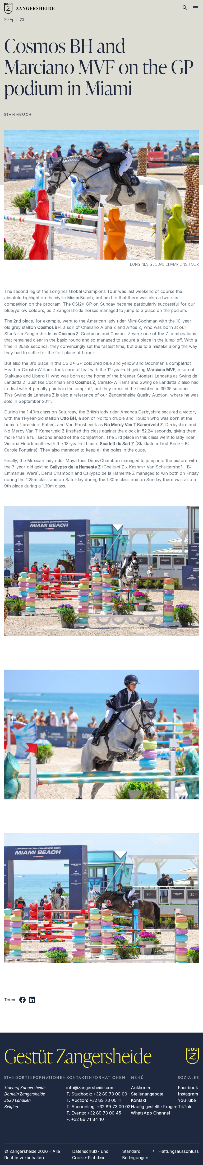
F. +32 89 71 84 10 (85, 1119)
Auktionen (141, 1087)
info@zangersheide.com (90, 1087)
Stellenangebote (147, 1094)
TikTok (184, 1106)
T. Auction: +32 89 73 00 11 (94, 1100)
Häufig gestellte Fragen (154, 1106)
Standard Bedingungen (135, 1154)
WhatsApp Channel (150, 1113)
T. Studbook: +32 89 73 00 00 (96, 1094)
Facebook (188, 1087)
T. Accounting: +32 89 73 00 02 (98, 1106)
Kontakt (138, 1100)
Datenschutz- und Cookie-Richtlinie (90, 1154)
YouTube (187, 1100)
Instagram (188, 1094)
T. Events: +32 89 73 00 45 (93, 1113)
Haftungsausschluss (178, 1151)
